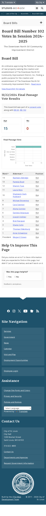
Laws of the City (11, 14)
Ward (4, 173)
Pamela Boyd (18, 182)
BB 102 (23, 110)
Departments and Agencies (16, 457)
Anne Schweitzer (20, 233)
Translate (23, 411)
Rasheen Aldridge (20, 178)
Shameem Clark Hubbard (20, 195)
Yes (10, 277)
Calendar (8, 349)
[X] (19, 311)
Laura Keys (18, 190)
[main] (23, 155)
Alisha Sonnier (19, 209)
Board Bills (24, 14)
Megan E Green (19, 237)
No (28, 121)
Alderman (17, 173)
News (6, 343)
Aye (5, 121)
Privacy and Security (13, 396)
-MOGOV (13, 8)
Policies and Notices (13, 402)
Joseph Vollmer (19, 217)
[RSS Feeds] (37, 311)
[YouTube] (25, 311)
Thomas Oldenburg (21, 229)
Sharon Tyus (18, 186)
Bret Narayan (19, 221)
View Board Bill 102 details (13, 89)
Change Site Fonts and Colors (17, 390)
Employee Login (11, 371)
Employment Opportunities (16, 360)
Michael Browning (21, 200)
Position (39, 173)
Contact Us (9, 452)
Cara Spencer (19, 204)
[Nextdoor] (31, 311)
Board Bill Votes (38, 14)
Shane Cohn (18, 225)
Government (9, 337)
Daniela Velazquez (21, 213)
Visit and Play (10, 354)
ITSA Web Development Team (11, 498)
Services (7, 331)
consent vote (35, 107)
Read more (36, 84)
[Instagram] (14, 311)
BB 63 (16, 110)
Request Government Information (19, 463)
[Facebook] (8, 311)
